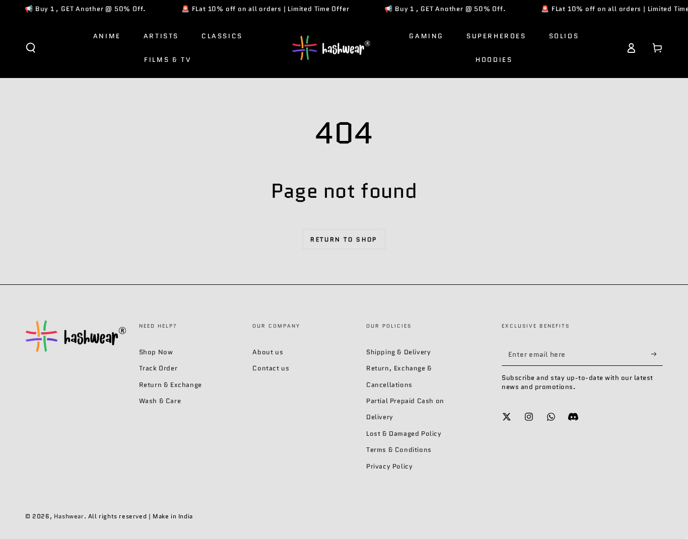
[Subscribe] (657, 354)
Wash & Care (160, 401)
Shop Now (156, 352)
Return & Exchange (170, 385)
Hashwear (69, 516)
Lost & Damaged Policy (404, 433)
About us (267, 352)
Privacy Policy (389, 466)
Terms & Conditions (399, 449)
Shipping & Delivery (398, 352)
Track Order (158, 368)
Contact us (270, 368)
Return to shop (344, 239)
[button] (31, 48)
